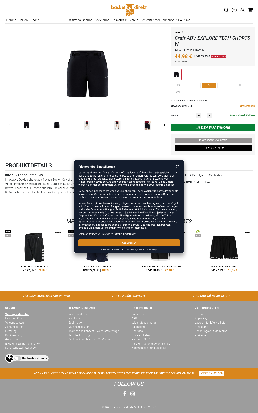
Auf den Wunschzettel (215, 140)
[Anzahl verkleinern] (198, 115)
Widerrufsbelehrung (144, 322)
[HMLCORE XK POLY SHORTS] (34, 250)
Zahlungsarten (14, 327)
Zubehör (168, 20)
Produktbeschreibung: (24, 175)
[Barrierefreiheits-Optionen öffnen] (9, 358)
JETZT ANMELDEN (211, 373)
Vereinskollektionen (80, 314)
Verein (134, 20)
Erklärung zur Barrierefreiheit (22, 343)
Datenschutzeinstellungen (21, 347)
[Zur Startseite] (129, 9)
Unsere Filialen (141, 335)
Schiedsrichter (150, 20)
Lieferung (11, 331)
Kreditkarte (201, 327)
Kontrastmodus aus (34, 358)
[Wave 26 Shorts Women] (223, 250)
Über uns (137, 331)
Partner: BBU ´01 (142, 339)
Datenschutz (139, 327)
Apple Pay (201, 318)
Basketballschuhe (80, 20)
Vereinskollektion (79, 327)
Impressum (138, 314)
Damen (11, 20)
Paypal (199, 314)
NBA (179, 20)
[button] (226, 10)
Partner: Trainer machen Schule (151, 343)
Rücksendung (13, 335)
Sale (187, 20)
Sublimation (75, 322)
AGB (134, 318)
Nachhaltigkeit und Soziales (149, 348)
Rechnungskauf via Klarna (211, 331)
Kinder (34, 20)
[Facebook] (124, 394)
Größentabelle (247, 106)
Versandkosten (14, 322)
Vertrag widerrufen (17, 314)
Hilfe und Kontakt (16, 318)
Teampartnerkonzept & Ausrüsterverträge (93, 331)
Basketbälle (120, 20)
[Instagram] (132, 394)
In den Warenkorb (213, 128)
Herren (23, 20)
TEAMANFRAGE (213, 148)
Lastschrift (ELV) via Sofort (211, 322)
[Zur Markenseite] (179, 33)
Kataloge (74, 318)
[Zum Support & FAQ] (234, 9)
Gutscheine (12, 339)
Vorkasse (200, 335)
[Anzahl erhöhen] (209, 115)
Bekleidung (102, 20)
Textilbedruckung (79, 335)
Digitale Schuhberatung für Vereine (89, 339)
